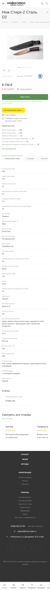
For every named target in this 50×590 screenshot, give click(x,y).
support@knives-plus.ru (26, 531)
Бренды (25, 464)
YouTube (28, 547)
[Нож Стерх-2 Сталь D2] (25, 47)
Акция (25, 514)
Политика (25, 484)
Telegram (22, 547)
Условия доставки (25, 501)
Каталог (25, 454)
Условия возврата (25, 477)
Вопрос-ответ (25, 507)
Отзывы (30, 159)
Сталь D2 (10, 401)
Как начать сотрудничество (25, 517)
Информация (25, 472)
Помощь (25, 492)
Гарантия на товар (25, 504)
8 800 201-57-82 (18, 526)
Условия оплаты (25, 497)
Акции (25, 459)
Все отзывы (7, 418)
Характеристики (12, 159)
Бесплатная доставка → (13, 110)
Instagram (15, 547)
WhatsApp (40, 547)
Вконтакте (9, 547)
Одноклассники (34, 547)
